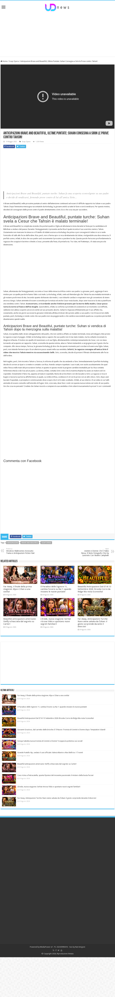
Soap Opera (14, 61)
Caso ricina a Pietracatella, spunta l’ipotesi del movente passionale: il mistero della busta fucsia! (55, 775)
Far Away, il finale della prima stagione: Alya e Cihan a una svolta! (17, 589)
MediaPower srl (46, 947)
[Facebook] (56, 950)
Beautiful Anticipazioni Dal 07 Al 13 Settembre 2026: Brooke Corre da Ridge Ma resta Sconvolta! (94, 589)
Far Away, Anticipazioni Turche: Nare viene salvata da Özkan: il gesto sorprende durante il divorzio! (93, 623)
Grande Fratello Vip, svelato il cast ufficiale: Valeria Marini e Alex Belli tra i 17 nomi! (50, 752)
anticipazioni (12, 543)
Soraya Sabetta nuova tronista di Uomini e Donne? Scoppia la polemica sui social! (49, 741)
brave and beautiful (30, 543)
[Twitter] (58, 950)
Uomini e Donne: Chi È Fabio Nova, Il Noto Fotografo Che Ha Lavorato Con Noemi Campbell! (95, 552)
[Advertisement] (57, 34)
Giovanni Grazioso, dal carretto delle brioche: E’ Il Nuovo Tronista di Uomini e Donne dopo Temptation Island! (61, 730)
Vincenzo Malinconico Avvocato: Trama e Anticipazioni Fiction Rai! (20, 551)
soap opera (46, 543)
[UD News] (57, 7)
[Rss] (53, 950)
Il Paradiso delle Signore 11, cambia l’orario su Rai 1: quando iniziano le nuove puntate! (56, 589)
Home (4, 61)
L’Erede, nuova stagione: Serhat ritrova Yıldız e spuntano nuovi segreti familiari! (56, 621)
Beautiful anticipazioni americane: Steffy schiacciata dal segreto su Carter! (19, 621)
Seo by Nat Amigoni (77, 947)
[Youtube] (61, 950)
